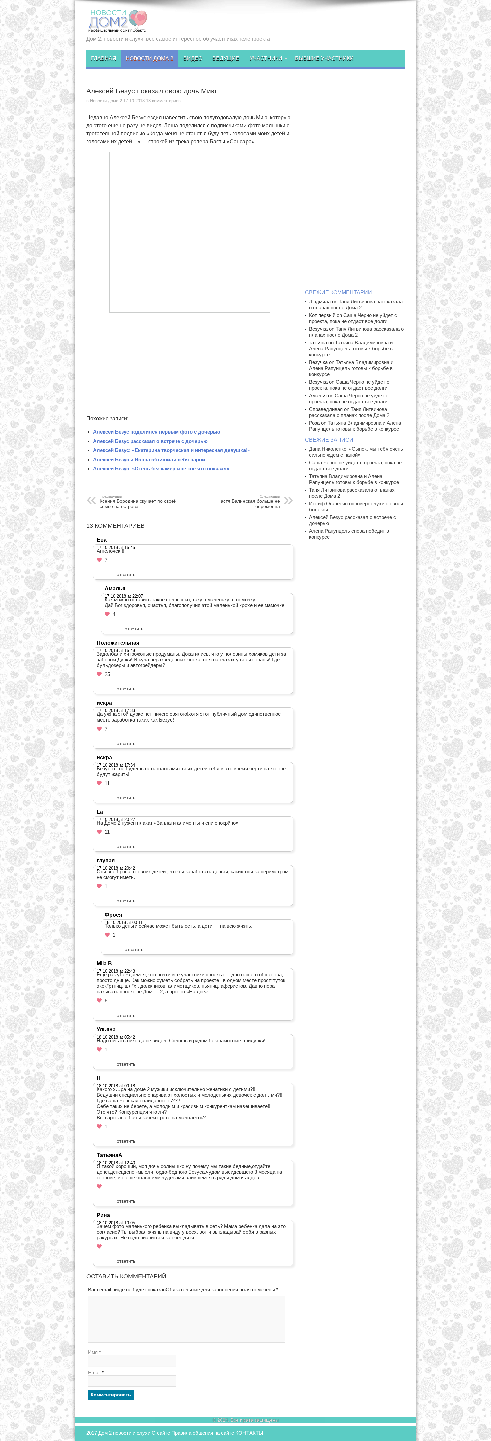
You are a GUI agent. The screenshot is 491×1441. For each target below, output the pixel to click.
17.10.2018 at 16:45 (116, 547)
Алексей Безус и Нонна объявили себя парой (149, 459)
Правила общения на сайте (202, 1433)
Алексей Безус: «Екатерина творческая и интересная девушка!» (171, 450)
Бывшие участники (324, 58)
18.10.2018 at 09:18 (116, 1085)
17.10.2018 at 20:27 (116, 819)
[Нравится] (99, 560)
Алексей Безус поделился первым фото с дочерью (156, 432)
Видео (192, 58)
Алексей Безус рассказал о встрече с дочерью (150, 441)
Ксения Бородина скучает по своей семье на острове (138, 501)
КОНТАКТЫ (249, 1433)
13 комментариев (163, 100)
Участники (266, 58)
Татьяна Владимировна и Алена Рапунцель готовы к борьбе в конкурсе (351, 348)
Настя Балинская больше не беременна (248, 501)
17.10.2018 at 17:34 (116, 765)
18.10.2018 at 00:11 (124, 922)
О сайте (161, 1433)
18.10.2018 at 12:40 (116, 1162)
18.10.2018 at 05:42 (116, 1037)
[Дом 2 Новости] (117, 28)
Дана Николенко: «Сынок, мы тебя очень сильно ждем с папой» (356, 452)
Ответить (126, 574)
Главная (103, 58)
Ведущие (225, 58)
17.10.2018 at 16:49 (116, 650)
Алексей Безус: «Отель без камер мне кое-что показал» (161, 468)
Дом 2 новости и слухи (124, 1433)
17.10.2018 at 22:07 (124, 596)
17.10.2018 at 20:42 (116, 868)
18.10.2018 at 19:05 (116, 1222)
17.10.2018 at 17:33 (116, 710)
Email (94, 1372)
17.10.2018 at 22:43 (116, 971)
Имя (93, 1352)
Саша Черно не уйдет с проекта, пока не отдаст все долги (353, 318)
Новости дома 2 (149, 58)
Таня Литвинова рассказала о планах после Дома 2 (356, 304)
